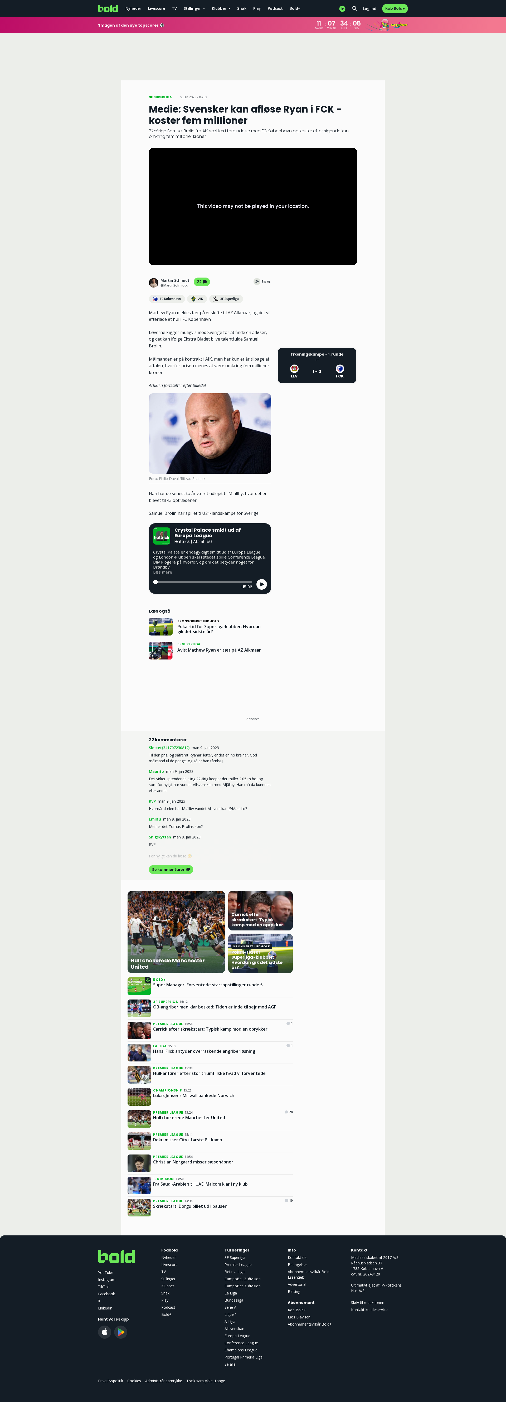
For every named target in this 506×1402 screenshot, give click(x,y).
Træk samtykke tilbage (205, 1380)
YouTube (105, 1272)
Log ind (369, 8)
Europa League (237, 1335)
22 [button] (199, 281)
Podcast (275, 8)
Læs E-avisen (299, 1316)
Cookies (134, 1380)
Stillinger (168, 1278)
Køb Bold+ (395, 8)
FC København (170, 299)
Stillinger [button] (193, 8)
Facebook (106, 1293)
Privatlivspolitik (110, 1380)
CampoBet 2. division (243, 1278)
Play (257, 8)
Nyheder (133, 8)
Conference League (241, 1342)
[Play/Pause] (261, 584)
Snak (241, 8)
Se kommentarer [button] (168, 869)
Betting (294, 1291)
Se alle (230, 1364)
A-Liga (230, 1321)
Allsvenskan (234, 1328)
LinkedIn (105, 1308)
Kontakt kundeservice (369, 1309)
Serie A (230, 1307)
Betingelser (297, 1264)
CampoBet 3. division (243, 1285)
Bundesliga (234, 1300)
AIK (200, 299)
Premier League (238, 1264)
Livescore (156, 8)
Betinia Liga (235, 1271)
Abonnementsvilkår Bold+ (310, 1324)
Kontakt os (297, 1257)
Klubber (167, 1285)
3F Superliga (229, 299)
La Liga (231, 1293)
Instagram (106, 1279)
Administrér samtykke (163, 1380)
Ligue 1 (231, 1314)
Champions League (241, 1349)
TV (174, 8)
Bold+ (295, 8)
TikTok (104, 1286)
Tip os (266, 281)
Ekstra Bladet (196, 339)
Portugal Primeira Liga (243, 1357)
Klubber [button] (220, 8)
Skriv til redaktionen (367, 1302)
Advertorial (297, 1284)
